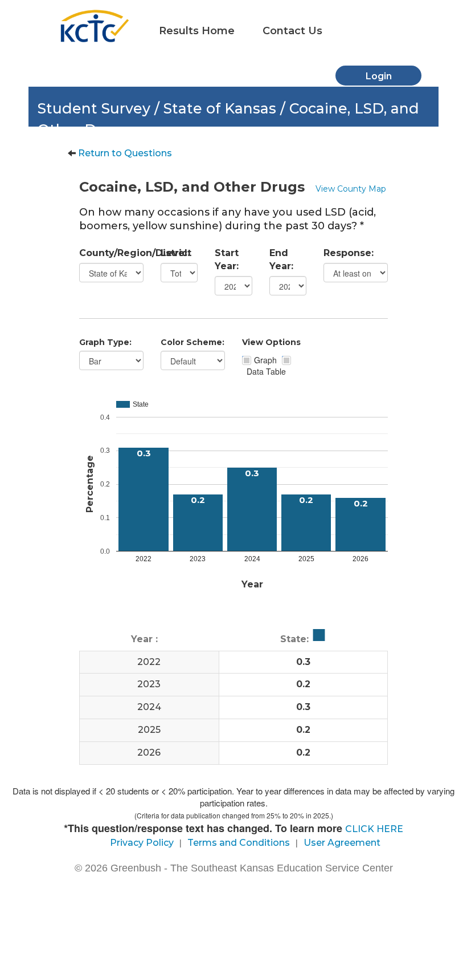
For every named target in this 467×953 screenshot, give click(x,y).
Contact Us (292, 31)
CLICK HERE (374, 829)
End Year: (281, 259)
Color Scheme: (192, 342)
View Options (271, 342)
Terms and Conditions (238, 842)
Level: (175, 253)
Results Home (197, 31)
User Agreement (342, 842)
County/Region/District (111, 253)
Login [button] (379, 76)
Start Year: (227, 259)
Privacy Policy (142, 842)
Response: (348, 253)
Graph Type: (105, 342)
